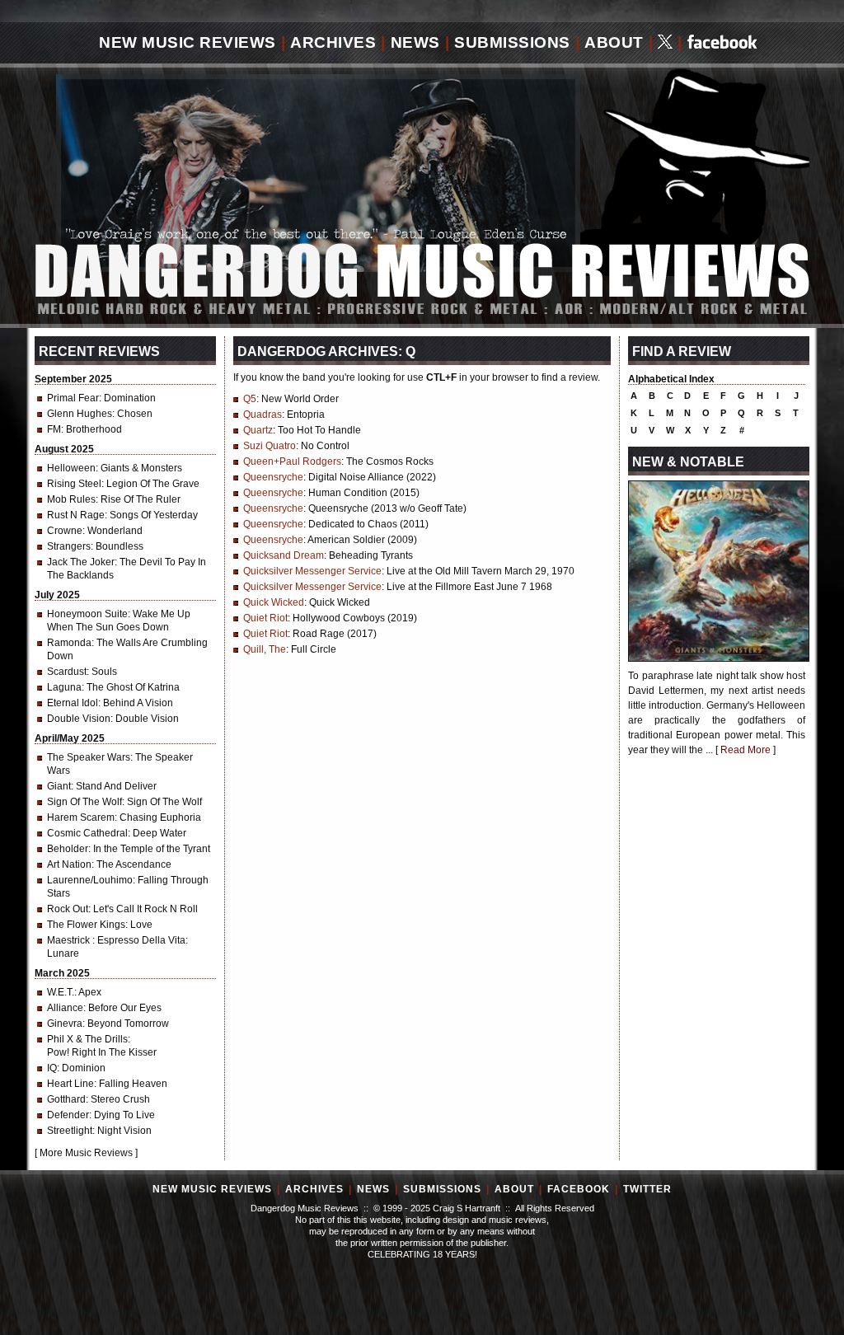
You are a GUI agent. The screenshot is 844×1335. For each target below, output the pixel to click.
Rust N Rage (76, 515)
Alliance (65, 1008)
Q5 (249, 399)
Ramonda (69, 643)
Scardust (67, 671)
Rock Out (67, 909)
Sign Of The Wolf (84, 802)
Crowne (64, 530)
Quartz (258, 430)
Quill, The (264, 649)
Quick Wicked (273, 602)
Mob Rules (71, 499)
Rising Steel (74, 484)
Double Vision (78, 718)
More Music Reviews (86, 1153)
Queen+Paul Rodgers (292, 461)
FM (54, 429)
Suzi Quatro (269, 446)
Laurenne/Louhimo (90, 880)
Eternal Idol (72, 703)
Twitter (647, 1189)
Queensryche (273, 477)
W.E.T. (60, 992)
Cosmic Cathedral (87, 833)
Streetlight (69, 1130)
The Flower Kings (86, 924)
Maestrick (69, 940)
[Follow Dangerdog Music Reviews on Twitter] (665, 43)
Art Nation (69, 864)
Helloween (71, 468)
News (415, 42)
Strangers (69, 546)
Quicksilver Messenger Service (312, 571)
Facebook (578, 1189)
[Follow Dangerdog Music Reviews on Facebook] (722, 43)
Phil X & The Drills (87, 1039)
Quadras (262, 414)
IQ (52, 1068)
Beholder (67, 849)
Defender (68, 1115)
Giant (59, 786)
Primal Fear (73, 398)
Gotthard (66, 1099)
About (614, 42)
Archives (333, 42)
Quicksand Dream (283, 555)
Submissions (512, 42)
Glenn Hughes (79, 413)
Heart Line (70, 1083)
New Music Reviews (187, 42)
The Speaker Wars (88, 757)
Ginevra (64, 1023)
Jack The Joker (81, 562)
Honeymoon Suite (87, 614)
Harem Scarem (81, 817)
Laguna (64, 687)
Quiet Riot (265, 618)
